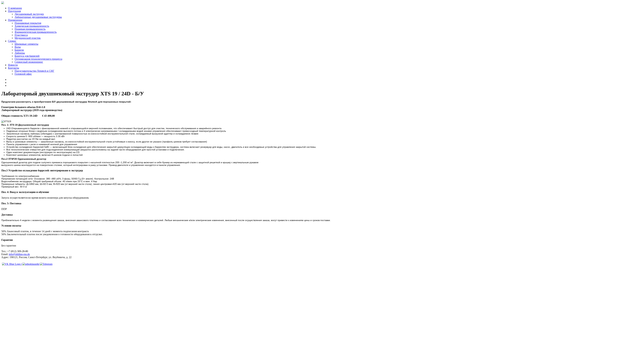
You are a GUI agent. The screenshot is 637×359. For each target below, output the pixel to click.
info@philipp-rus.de (19, 254)
